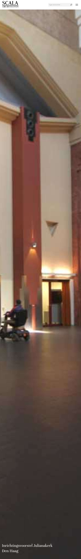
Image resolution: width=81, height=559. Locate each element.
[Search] (71, 5)
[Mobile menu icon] (77, 5)
